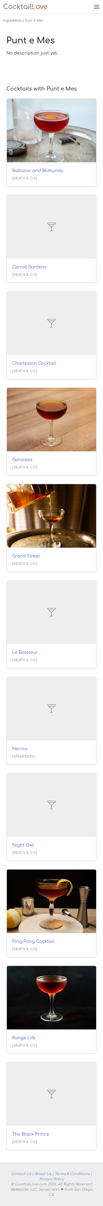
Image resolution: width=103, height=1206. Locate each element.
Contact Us (21, 1174)
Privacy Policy (51, 1179)
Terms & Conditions (72, 1174)
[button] (96, 7)
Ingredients (12, 20)
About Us (43, 1174)
